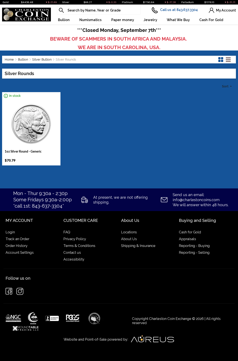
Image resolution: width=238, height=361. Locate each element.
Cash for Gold (190, 232)
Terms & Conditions (79, 246)
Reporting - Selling (194, 252)
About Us (129, 239)
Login (10, 232)
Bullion (23, 59)
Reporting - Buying (194, 246)
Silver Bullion (42, 59)
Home (9, 59)
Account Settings (20, 252)
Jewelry (150, 20)
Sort (225, 86)
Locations (129, 232)
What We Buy (178, 20)
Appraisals (187, 239)
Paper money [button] (122, 20)
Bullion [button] (64, 20)
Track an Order (17, 239)
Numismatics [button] (90, 20)
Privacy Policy (74, 239)
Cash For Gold (211, 20)
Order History (17, 246)
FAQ (66, 232)
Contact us (72, 252)
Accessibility (73, 259)
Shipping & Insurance (138, 246)
